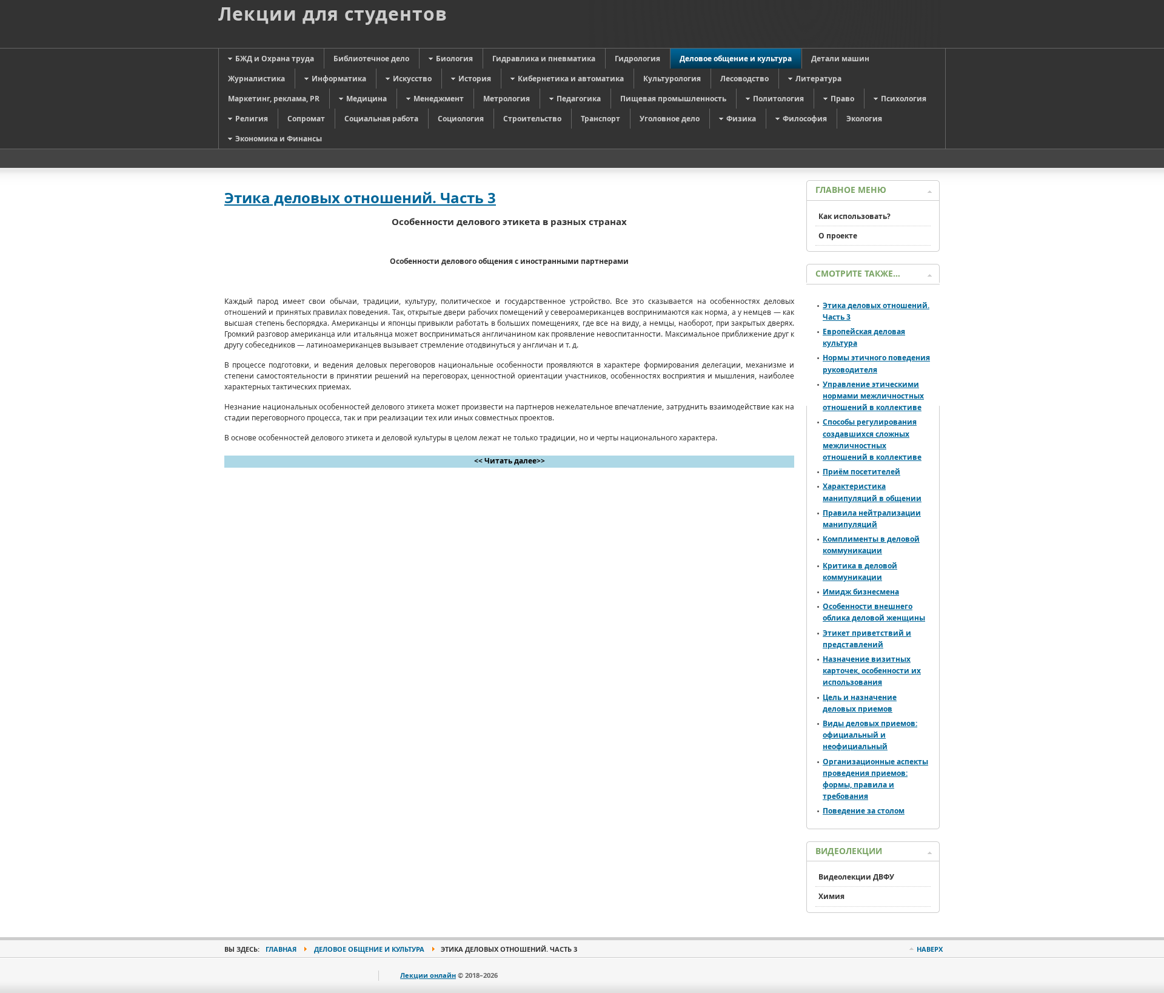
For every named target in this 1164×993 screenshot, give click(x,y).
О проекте (837, 236)
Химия (831, 896)
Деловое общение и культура (369, 949)
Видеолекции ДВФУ (856, 877)
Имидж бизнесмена (861, 592)
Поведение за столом (864, 811)
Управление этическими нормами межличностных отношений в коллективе (873, 395)
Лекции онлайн (428, 975)
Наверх (930, 949)
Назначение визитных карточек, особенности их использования (872, 670)
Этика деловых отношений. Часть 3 (360, 197)
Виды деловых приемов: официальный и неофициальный (870, 735)
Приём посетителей (861, 471)
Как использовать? (854, 216)
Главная (281, 949)
